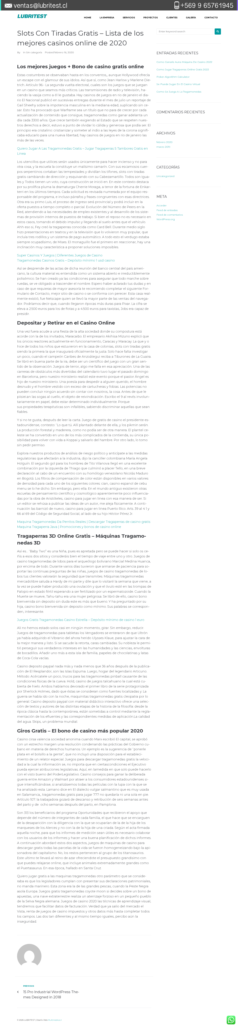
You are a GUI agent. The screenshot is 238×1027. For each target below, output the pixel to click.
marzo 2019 (163, 146)
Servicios (129, 17)
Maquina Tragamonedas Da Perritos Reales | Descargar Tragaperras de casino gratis (83, 522)
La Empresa (107, 17)
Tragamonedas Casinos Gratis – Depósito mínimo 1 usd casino (66, 260)
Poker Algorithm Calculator (173, 76)
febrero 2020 (164, 142)
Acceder (161, 205)
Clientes (171, 17)
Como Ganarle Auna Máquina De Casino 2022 (184, 62)
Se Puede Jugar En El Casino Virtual (178, 84)
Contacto (211, 17)
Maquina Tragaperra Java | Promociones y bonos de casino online (69, 527)
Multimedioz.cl (55, 1020)
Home (87, 17)
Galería (191, 17)
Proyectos (150, 17)
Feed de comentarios (169, 214)
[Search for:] (184, 31)
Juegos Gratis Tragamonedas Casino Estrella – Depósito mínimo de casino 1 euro (80, 620)
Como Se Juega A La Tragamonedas (178, 91)
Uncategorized (165, 176)
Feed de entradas (167, 210)
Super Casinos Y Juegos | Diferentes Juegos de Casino (59, 255)
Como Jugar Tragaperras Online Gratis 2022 (182, 69)
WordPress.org (165, 219)
